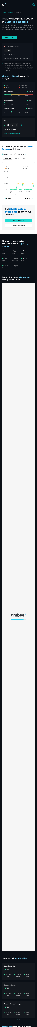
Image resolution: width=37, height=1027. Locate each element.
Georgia (10, 13)
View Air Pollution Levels (12, 134)
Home (4, 13)
